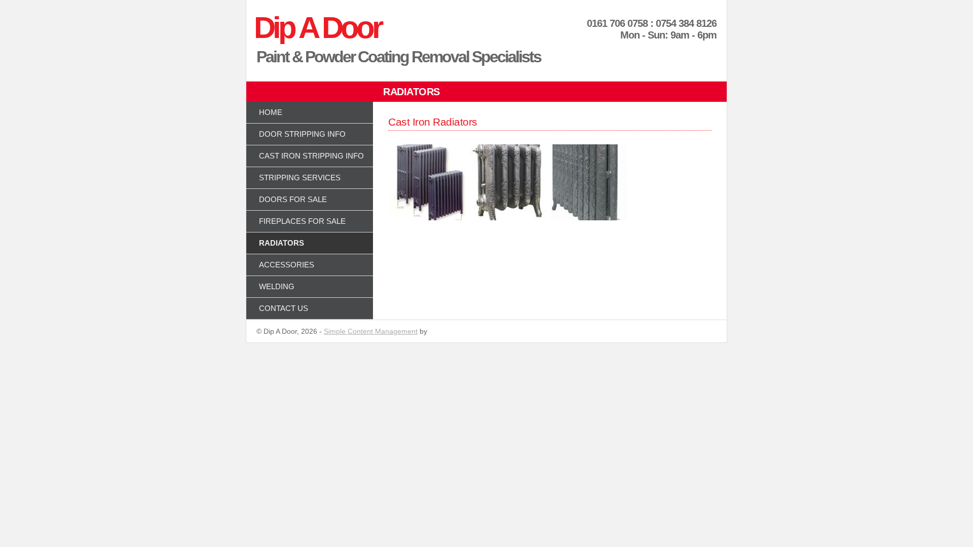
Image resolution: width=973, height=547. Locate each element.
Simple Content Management (371, 331)
